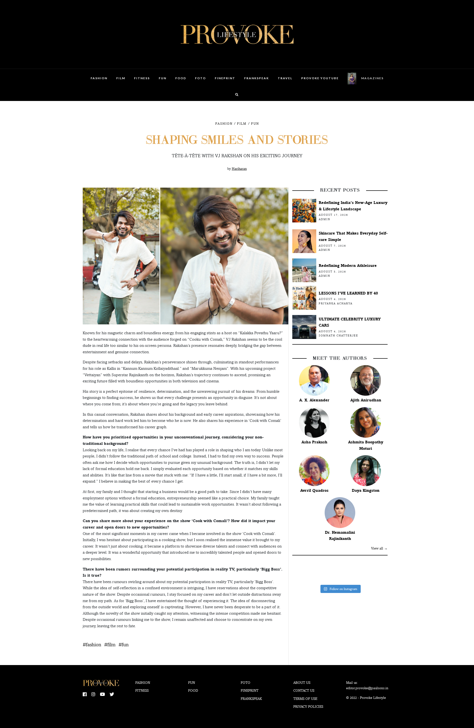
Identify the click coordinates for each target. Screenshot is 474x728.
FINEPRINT (225, 78)
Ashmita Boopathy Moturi (365, 445)
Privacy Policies (308, 706)
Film (120, 78)
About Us (301, 683)
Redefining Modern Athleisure (348, 265)
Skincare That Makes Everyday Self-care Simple (353, 236)
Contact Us (303, 690)
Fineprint (249, 690)
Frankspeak (256, 78)
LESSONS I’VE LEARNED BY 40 (348, 293)
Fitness (142, 78)
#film (110, 645)
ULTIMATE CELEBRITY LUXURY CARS (350, 322)
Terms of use (305, 699)
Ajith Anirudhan (365, 400)
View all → (379, 548)
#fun (123, 645)
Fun (162, 78)
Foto (200, 78)
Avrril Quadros (314, 490)
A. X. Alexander (314, 400)
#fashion (92, 645)
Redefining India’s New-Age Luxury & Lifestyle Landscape (353, 205)
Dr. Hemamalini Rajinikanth (340, 535)
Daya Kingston (365, 490)
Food (180, 78)
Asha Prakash (314, 442)
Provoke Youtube (320, 78)
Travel (285, 78)
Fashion (99, 78)
